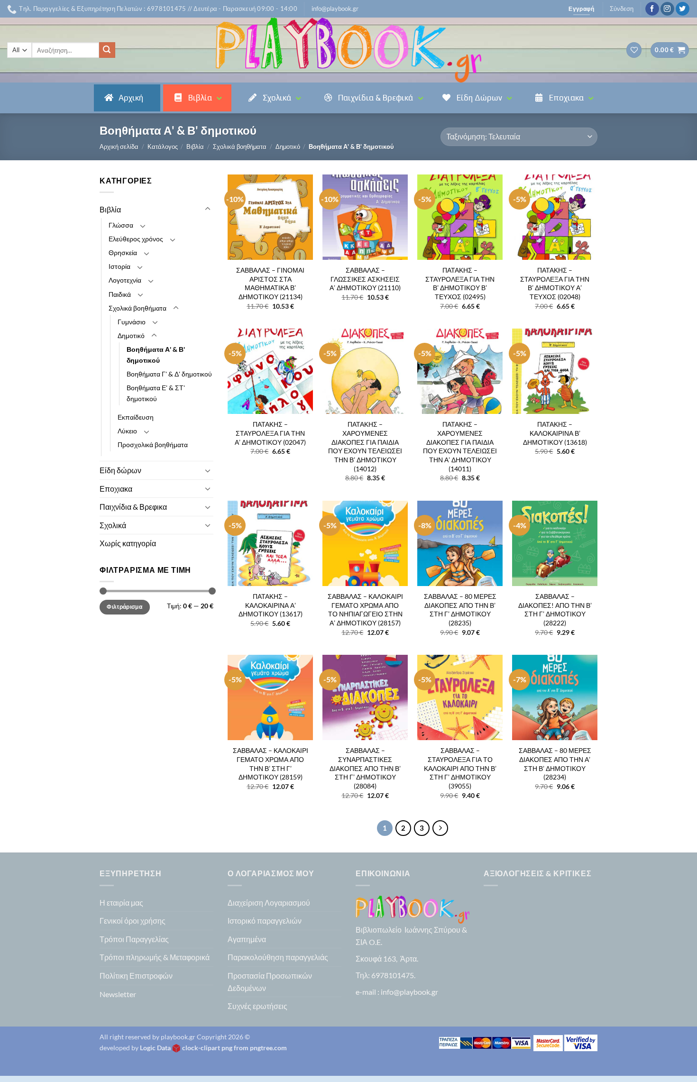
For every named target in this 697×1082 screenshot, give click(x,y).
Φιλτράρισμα (124, 606)
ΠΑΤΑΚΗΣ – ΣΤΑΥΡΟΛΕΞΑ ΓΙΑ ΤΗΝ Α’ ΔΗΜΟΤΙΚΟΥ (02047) (270, 433)
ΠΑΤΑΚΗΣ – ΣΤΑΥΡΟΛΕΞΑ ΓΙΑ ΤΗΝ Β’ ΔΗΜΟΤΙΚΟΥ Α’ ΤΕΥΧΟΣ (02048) (554, 283)
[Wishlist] (634, 50)
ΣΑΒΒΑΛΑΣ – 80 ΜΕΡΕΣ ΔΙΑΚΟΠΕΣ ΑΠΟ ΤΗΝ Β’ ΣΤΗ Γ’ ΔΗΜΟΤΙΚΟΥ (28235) (460, 609)
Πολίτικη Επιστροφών (136, 975)
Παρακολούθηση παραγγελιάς (278, 957)
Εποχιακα (116, 488)
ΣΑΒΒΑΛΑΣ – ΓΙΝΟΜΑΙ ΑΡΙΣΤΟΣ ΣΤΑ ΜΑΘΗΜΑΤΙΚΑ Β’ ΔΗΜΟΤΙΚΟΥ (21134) (270, 283)
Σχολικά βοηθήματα (239, 146)
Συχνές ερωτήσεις (257, 1005)
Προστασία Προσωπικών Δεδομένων (270, 981)
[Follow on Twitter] (682, 9)
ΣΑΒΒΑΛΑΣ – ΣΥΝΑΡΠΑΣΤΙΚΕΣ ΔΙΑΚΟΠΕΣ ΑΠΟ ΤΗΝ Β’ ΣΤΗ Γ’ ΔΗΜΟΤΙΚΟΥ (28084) (365, 768)
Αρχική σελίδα (119, 146)
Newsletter (118, 994)
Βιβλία (195, 146)
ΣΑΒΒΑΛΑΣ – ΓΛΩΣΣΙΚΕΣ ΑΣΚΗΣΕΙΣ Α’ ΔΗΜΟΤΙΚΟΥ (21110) (365, 279)
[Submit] (107, 50)
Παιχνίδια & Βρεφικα (133, 506)
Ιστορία (119, 266)
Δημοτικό (287, 146)
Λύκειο (127, 431)
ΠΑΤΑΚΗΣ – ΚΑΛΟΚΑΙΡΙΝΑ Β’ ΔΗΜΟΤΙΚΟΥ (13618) (555, 433)
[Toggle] (207, 209)
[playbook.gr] (348, 50)
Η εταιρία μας (121, 902)
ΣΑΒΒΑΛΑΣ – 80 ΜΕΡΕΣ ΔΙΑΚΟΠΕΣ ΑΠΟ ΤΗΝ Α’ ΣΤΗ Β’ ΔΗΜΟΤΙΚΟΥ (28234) (555, 763)
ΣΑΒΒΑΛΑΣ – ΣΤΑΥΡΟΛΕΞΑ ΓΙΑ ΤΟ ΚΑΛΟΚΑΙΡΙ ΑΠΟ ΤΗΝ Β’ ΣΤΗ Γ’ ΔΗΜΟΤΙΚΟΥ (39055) (460, 768)
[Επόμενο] (440, 828)
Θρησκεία (123, 252)
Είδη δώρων (120, 470)
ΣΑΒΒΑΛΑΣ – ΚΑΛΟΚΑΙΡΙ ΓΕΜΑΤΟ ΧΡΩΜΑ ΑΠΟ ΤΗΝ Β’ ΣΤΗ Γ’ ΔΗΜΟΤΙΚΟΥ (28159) (270, 763)
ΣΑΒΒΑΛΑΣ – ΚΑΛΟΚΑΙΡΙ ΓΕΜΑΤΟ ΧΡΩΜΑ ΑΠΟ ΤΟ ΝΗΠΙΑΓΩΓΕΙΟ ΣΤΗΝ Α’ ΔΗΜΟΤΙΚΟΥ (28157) (365, 609)
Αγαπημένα (247, 939)
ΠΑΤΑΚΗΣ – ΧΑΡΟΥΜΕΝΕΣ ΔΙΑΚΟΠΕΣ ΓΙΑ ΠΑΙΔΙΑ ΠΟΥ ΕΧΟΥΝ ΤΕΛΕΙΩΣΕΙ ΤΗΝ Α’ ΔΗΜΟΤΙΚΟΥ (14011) (460, 446)
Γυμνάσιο (132, 322)
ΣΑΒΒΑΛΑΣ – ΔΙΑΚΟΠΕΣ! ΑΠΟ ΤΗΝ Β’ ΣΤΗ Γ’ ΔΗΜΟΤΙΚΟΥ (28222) (555, 609)
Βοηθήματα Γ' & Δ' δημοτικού (169, 374)
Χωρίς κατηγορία (128, 543)
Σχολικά (113, 525)
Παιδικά (120, 294)
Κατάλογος (162, 146)
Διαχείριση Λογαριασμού (269, 902)
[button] (335, 8)
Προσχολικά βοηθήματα (153, 444)
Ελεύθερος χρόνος (136, 239)
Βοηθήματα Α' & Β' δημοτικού (156, 354)
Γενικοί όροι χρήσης (132, 920)
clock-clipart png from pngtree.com (234, 1048)
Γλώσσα (121, 225)
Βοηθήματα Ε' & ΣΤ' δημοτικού (156, 393)
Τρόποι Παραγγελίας (134, 939)
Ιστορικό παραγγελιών (265, 920)
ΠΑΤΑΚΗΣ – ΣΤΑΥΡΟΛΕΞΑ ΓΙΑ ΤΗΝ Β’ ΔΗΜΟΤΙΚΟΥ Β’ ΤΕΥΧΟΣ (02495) (460, 283)
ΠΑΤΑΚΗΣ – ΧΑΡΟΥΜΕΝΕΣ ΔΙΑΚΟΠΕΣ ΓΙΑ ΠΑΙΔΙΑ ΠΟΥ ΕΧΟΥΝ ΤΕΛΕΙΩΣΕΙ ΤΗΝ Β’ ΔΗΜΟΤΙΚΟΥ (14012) (365, 446)
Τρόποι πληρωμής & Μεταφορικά (155, 957)
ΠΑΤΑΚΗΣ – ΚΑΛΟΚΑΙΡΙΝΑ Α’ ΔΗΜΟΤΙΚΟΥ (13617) (270, 605)
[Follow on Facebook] (652, 9)
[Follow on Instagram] (667, 9)
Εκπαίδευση (136, 417)
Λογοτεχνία (125, 280)
